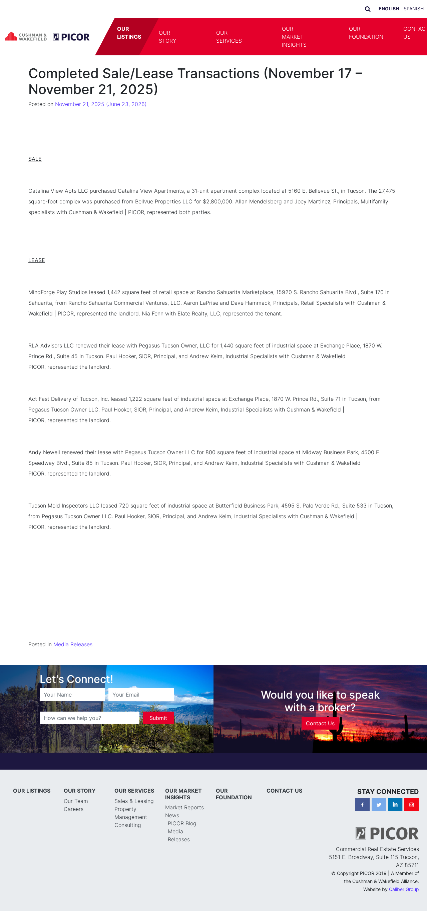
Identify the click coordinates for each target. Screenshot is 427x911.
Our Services (229, 36)
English (389, 8)
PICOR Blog (182, 823)
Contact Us (320, 723)
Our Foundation (366, 32)
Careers (73, 809)
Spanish (414, 8)
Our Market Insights (294, 36)
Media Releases (72, 644)
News (172, 815)
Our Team (76, 801)
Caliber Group (404, 889)
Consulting (127, 825)
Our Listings (129, 32)
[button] (196, 36)
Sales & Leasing (134, 801)
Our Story (167, 36)
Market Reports (184, 807)
